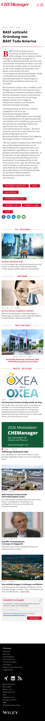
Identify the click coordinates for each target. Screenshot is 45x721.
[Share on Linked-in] (14, 217)
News (18, 28)
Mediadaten (9, 692)
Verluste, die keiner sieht (12, 262)
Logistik (8, 670)
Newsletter (9, 684)
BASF (35, 186)
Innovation (9, 659)
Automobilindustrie (15, 186)
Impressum (8, 697)
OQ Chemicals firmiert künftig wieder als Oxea (22, 402)
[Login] (37, 5)
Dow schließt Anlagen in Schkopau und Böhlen (22, 584)
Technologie (10, 662)
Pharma (6, 654)
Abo (5, 695)
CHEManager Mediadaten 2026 (15, 452)
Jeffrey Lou (11, 205)
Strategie (13, 539)
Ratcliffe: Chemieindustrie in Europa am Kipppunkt (13, 542)
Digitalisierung (12, 667)
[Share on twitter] (9, 217)
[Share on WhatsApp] (19, 217)
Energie (7, 664)
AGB (5, 702)
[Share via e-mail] (24, 217)
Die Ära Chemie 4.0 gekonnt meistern (18, 311)
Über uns (8, 689)
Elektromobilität (14, 199)
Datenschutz (10, 700)
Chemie (12, 400)
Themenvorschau (11, 705)
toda (7, 212)
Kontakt (7, 687)
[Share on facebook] (4, 217)
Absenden (34, 618)
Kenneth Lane (31, 205)
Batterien (10, 192)
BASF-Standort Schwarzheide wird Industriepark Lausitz (14, 495)
